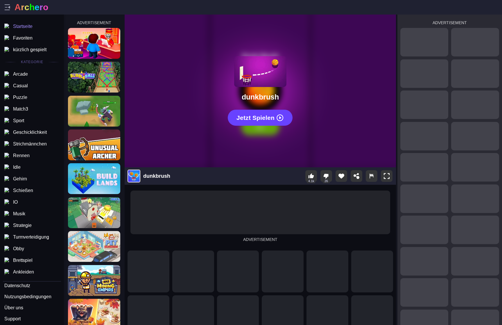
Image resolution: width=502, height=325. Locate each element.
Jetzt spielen (255, 117)
